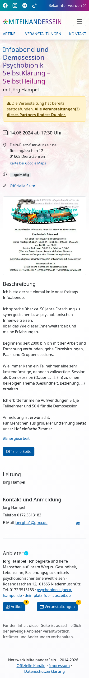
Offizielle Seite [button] (18, 451)
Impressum (59, 665)
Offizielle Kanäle (31, 665)
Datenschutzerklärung (44, 671)
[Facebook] (5, 5)
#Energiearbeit (16, 438)
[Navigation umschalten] (79, 21)
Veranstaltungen (43, 33)
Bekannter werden (65, 5)
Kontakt (77, 33)
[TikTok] (34, 5)
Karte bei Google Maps (28, 163)
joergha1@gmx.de (31, 522)
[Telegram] (24, 5)
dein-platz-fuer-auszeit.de (48, 595)
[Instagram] (15, 5)
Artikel (10, 33)
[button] (78, 523)
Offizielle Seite (22, 185)
